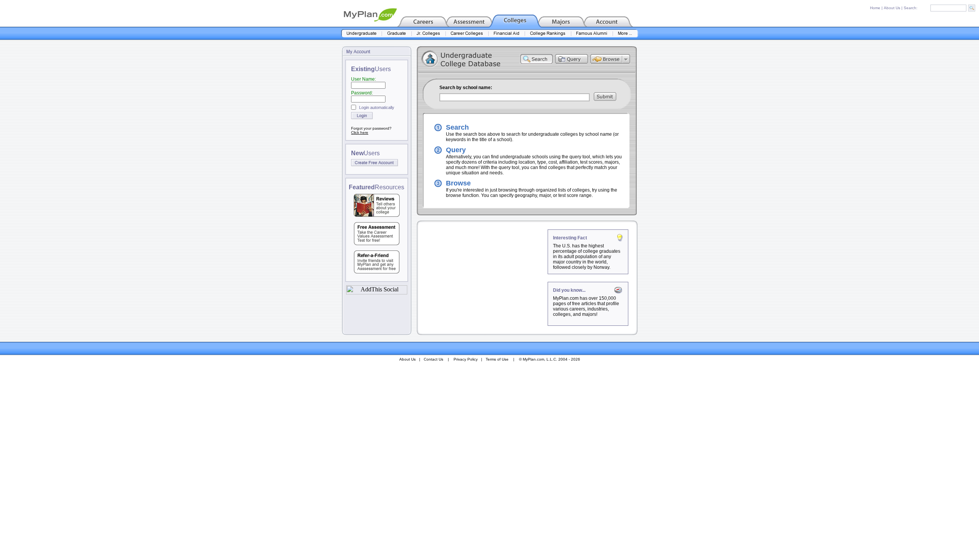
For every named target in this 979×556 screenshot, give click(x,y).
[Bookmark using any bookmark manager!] (376, 292)
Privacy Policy (466, 359)
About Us (892, 8)
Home (875, 8)
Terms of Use (497, 359)
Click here (359, 132)
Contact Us (433, 359)
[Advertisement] (483, 277)
